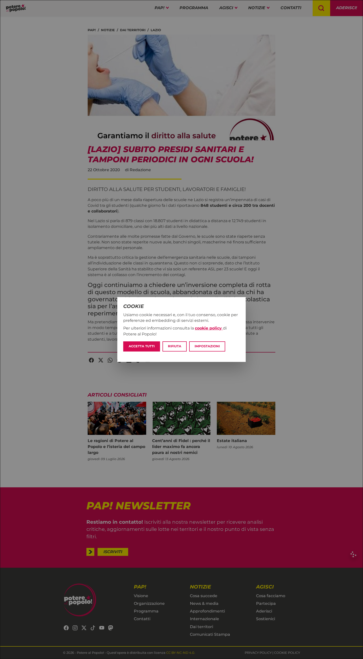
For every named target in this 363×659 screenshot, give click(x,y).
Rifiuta (174, 346)
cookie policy (209, 328)
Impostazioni (207, 346)
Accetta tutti (142, 346)
